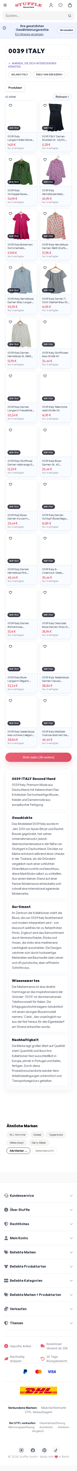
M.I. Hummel (17, 1134)
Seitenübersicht (44, 1150)
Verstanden (66, 30)
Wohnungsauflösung (21, 1427)
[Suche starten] (69, 15)
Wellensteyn (17, 1142)
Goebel (37, 1134)
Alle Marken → (18, 1150)
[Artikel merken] (10, 105)
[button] (5, 5)
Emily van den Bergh (49, 74)
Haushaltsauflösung (52, 1423)
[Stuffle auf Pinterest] (44, 1450)
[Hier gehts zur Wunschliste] (60, 5)
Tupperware (56, 1134)
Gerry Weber (39, 1142)
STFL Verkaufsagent (38, 1412)
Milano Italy (19, 74)
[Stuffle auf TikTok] (56, 1450)
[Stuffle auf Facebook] (33, 1450)
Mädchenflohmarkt (53, 1407)
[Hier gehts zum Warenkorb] (70, 5)
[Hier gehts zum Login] (51, 5)
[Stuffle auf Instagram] (21, 1450)
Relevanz (62, 96)
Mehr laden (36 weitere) (38, 757)
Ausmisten (46, 1427)
